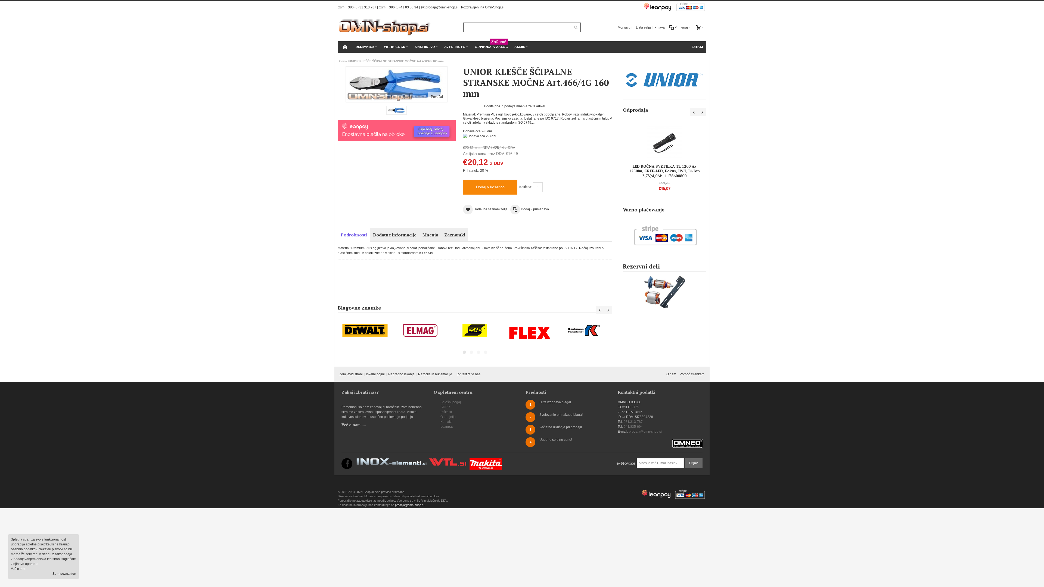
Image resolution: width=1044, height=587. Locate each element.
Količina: (525, 187)
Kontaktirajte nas (468, 374)
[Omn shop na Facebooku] (346, 461)
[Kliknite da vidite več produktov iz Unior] (664, 80)
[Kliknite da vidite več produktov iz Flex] (475, 332)
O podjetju (448, 417)
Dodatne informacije (395, 235)
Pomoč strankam (692, 374)
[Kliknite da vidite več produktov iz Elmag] (365, 330)
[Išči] (575, 27)
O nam (671, 374)
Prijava (659, 27)
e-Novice (625, 463)
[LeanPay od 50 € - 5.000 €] (396, 122)
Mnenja (430, 235)
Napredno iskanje (401, 374)
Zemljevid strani (351, 374)
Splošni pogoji (451, 402)
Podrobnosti (354, 235)
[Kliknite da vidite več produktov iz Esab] (420, 330)
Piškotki (446, 412)
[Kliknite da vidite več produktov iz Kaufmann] (530, 330)
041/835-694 (633, 427)
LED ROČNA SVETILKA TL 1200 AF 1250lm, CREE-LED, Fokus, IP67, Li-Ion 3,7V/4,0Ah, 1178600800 (664, 171)
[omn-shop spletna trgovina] (384, 27)
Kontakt (446, 422)
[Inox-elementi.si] (391, 461)
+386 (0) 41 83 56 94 (402, 7)
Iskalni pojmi (375, 374)
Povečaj (437, 97)
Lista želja (643, 27)
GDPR (445, 407)
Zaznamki (454, 235)
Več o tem (18, 569)
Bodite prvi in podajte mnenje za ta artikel (514, 106)
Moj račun (625, 27)
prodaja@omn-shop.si (441, 7)
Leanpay (446, 427)
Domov (342, 61)
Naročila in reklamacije (435, 374)
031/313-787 (633, 422)
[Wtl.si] (447, 461)
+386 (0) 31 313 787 (361, 7)
